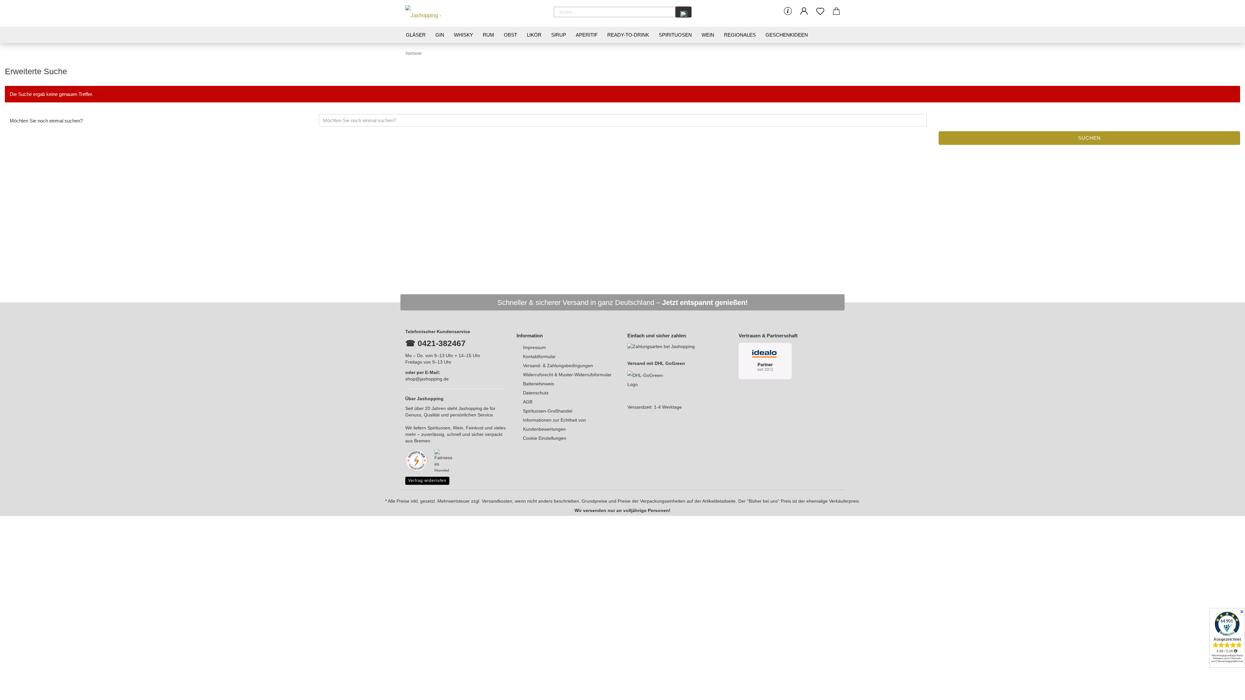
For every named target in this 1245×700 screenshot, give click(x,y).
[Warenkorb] (836, 11)
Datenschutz (536, 392)
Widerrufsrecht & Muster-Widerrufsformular (567, 374)
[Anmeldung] (804, 11)
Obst (510, 35)
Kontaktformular (539, 356)
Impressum (534, 347)
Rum (488, 35)
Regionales (740, 35)
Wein (708, 35)
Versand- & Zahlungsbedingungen (558, 365)
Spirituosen (675, 35)
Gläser (416, 35)
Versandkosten (497, 501)
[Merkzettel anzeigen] (820, 11)
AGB (527, 401)
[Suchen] (683, 12)
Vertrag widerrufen (427, 480)
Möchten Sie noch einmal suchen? (46, 120)
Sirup (558, 35)
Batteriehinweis (538, 383)
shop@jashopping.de (427, 378)
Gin (439, 35)
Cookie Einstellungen (544, 438)
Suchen (1089, 138)
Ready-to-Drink (628, 35)
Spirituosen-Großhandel (547, 411)
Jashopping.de (473, 408)
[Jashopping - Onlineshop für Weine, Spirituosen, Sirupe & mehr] (434, 13)
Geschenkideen (786, 35)
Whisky (463, 35)
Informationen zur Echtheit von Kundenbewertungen (554, 424)
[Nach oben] (1227, 690)
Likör (534, 35)
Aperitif (587, 35)
